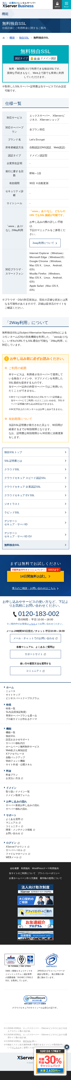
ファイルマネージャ (16, 853)
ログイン (11, 842)
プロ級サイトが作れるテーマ (21, 719)
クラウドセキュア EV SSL (19, 495)
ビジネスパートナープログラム (22, 698)
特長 (8, 704)
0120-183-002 (38, 613)
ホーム (10, 687)
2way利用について (43, 242)
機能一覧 (10, 732)
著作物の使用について (51, 878)
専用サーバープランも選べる (21, 715)
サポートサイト (34, 654)
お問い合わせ (13, 833)
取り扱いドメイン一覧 (18, 791)
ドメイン (11, 787)
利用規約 (25, 868)
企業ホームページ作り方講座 (23, 878)
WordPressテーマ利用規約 (45, 868)
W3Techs (27, 1041)
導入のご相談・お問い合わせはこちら (34, 588)
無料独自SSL (12, 544)
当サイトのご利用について (22, 873)
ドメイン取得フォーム (18, 795)
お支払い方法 (13, 778)
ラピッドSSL (11, 512)
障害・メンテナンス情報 (19, 829)
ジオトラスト (12, 503)
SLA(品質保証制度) (16, 712)
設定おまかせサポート (18, 739)
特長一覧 (10, 708)
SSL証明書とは (13, 460)
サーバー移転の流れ (16, 809)
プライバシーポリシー (49, 873)
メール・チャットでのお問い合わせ (34, 638)
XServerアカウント (16, 846)
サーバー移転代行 (15, 743)
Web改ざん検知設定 (16, 750)
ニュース (10, 691)
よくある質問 (13, 819)
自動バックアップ (15, 757)
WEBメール (12, 857)
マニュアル (12, 822)
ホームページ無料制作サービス (22, 746)
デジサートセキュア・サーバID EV (18, 535)
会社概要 (14, 868)
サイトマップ (13, 694)
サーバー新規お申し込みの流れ (22, 805)
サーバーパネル (14, 850)
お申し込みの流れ (16, 801)
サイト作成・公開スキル (19, 764)
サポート (11, 815)
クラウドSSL (11, 469)
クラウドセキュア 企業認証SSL (22, 486)
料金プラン (12, 774)
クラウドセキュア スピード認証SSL (25, 477)
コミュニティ (34, 670)
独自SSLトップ (13, 452)
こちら (32, 624)
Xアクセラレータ (15, 753)
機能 (8, 728)
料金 (8, 770)
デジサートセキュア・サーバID (15, 523)
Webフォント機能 (15, 761)
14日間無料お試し (34, 576)
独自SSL (10, 736)
